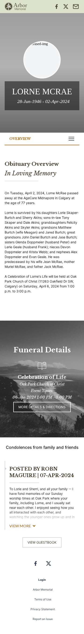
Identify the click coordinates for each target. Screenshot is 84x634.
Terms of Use (42, 599)
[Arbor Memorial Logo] (16, 7)
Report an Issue (43, 619)
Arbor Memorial (43, 589)
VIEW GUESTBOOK (42, 542)
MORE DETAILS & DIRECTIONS (42, 407)
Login (42, 579)
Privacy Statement (43, 609)
